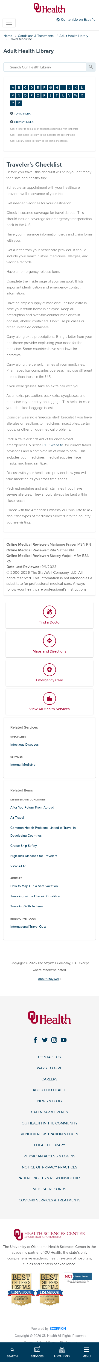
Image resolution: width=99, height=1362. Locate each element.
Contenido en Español (78, 20)
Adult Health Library (73, 36)
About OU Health (50, 1090)
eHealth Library (49, 1145)
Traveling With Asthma (26, 906)
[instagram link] (54, 1040)
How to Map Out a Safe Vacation (34, 886)
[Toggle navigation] (9, 23)
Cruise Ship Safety (23, 846)
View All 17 (18, 866)
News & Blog (49, 1101)
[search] (44, 67)
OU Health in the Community (50, 1123)
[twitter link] (45, 1040)
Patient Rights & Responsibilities (49, 1178)
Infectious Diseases (24, 745)
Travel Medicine (20, 39)
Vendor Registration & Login (49, 1134)
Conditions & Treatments (36, 36)
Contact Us (49, 1057)
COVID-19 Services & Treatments (50, 1200)
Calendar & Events (49, 1112)
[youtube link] (63, 1040)
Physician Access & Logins (49, 1156)
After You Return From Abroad (32, 807)
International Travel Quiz (28, 927)
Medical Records (50, 1189)
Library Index (24, 122)
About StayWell (48, 979)
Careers (49, 1079)
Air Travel (17, 818)
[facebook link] (35, 1040)
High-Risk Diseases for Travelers (33, 856)
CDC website (53, 445)
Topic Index (22, 113)
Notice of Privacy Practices (49, 1167)
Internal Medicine (22, 765)
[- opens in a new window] (49, 1234)
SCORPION (58, 1329)
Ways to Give (49, 1068)
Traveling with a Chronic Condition (35, 896)
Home (7, 36)
